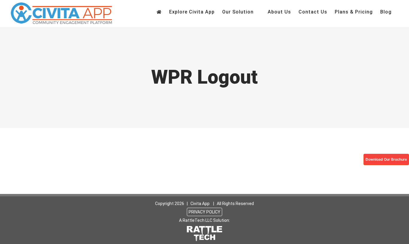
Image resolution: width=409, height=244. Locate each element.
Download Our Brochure (386, 159)
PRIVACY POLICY (204, 212)
